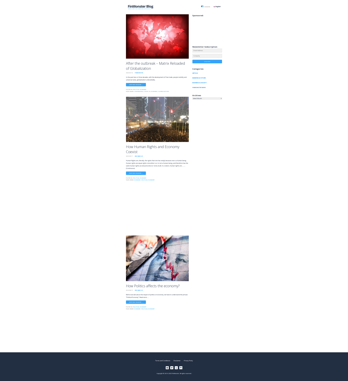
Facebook (167, 367)
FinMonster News (199, 87)
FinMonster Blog (140, 6)
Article (195, 73)
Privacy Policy (188, 361)
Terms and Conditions (162, 361)
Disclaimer (177, 361)
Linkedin (176, 367)
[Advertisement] (157, 210)
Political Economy (139, 89)
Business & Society (199, 83)
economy (137, 180)
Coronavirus (138, 91)
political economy (148, 180)
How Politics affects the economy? (153, 285)
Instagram (180, 367)
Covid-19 (147, 91)
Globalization (163, 91)
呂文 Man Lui (139, 156)
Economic (154, 91)
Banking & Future (199, 78)
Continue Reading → (136, 84)
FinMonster (139, 72)
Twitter (171, 367)
